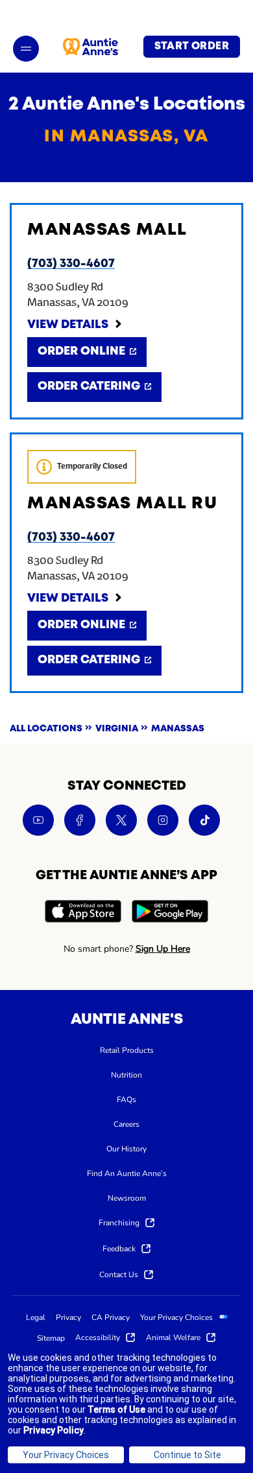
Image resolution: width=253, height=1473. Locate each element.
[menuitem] (127, 1049)
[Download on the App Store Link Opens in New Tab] (83, 913)
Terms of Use (116, 1409)
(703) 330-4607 (71, 264)
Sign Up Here (163, 949)
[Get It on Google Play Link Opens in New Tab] (170, 913)
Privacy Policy (53, 1430)
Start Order (191, 46)
